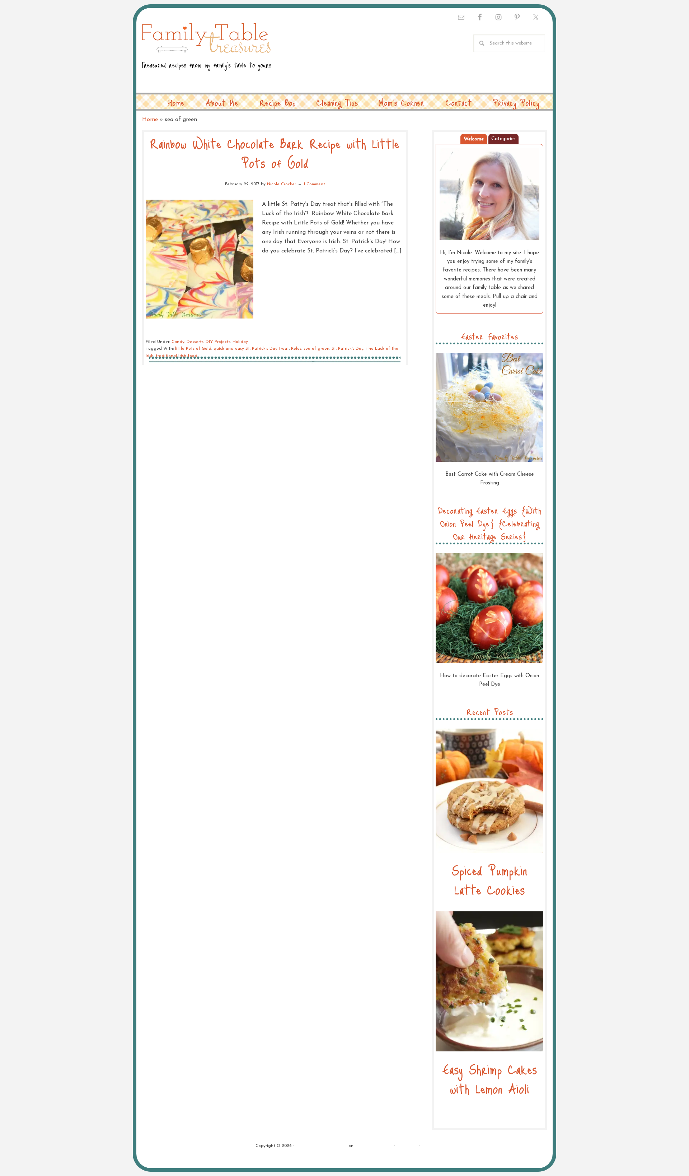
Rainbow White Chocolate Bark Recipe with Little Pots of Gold (274, 153)
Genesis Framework (374, 1146)
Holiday (240, 342)
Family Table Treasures (206, 51)
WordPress (407, 1146)
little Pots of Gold (193, 349)
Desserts (195, 342)
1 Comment (314, 184)
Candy (178, 342)
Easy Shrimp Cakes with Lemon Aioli (489, 1078)
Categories (503, 138)
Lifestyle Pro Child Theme (321, 1146)
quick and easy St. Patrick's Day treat (251, 349)
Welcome (474, 139)
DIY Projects (218, 342)
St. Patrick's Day (348, 349)
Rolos (296, 349)
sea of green (316, 349)
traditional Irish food (176, 356)
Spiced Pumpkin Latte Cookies (489, 879)
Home (150, 119)
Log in (427, 1146)
